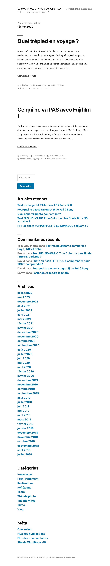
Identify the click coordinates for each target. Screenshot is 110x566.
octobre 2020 (26, 341)
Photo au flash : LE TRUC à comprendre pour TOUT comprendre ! (53, 262)
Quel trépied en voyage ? (48, 41)
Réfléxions (55, 85)
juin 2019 (23, 406)
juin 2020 (23, 358)
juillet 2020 (24, 354)
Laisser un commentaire (40, 88)
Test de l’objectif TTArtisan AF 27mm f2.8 (44, 205)
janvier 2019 (25, 428)
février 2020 (25, 371)
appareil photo (26, 159)
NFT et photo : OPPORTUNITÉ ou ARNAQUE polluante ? (52, 225)
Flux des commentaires (32, 538)
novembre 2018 (27, 437)
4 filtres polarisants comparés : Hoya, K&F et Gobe (51, 247)
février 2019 (25, 423)
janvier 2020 (25, 375)
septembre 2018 (28, 445)
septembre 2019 (28, 393)
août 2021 (23, 306)
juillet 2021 (24, 310)
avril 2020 (24, 367)
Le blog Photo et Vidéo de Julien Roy (39, 8)
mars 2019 (24, 419)
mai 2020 (23, 362)
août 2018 (23, 450)
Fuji (34, 159)
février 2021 (25, 323)
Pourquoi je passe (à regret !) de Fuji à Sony (45, 209)
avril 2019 (23, 415)
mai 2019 (23, 410)
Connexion (24, 529)
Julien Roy (24, 85)
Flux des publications (31, 533)
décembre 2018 (27, 432)
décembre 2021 (27, 301)
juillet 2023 (24, 292)
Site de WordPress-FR (31, 542)
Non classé (24, 474)
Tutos (21, 505)
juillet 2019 (24, 402)
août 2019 (23, 397)
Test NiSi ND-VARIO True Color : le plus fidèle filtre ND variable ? (52, 220)
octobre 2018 (26, 441)
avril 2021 (23, 314)
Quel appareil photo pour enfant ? (39, 214)
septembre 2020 (28, 345)
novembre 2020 (27, 336)
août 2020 (24, 349)
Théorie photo (26, 496)
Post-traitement (27, 478)
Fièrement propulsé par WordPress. (61, 557)
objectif (39, 159)
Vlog (20, 509)
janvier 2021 (25, 327)
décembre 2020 (27, 332)
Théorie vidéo (26, 500)
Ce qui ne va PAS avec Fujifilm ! (54, 112)
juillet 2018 (24, 454)
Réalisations (25, 483)
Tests (62, 85)
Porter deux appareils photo (50, 272)
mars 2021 (24, 319)
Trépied (23, 88)
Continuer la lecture (28, 75)
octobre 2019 (26, 389)
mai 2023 (23, 297)
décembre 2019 (27, 380)
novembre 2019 (27, 384)
